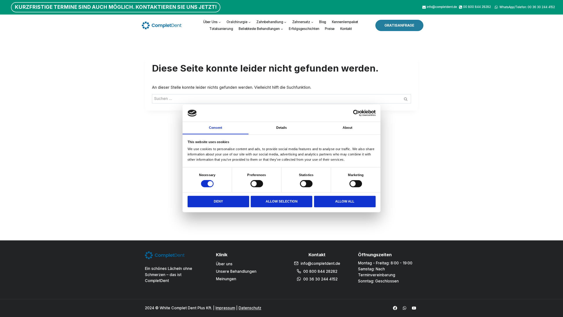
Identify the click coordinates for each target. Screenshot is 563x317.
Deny (218, 201)
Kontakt (346, 29)
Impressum (225, 308)
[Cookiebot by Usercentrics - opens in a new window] (356, 113)
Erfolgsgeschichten (304, 29)
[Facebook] (395, 308)
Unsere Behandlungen (236, 271)
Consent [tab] (215, 127)
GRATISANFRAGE (399, 25)
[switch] (256, 183)
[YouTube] (414, 308)
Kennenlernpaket (345, 22)
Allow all (344, 201)
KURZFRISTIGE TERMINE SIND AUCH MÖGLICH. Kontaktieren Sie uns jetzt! (116, 7)
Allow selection (282, 201)
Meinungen (226, 279)
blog (322, 22)
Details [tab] (281, 127)
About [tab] (347, 127)
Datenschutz (250, 308)
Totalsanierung (221, 29)
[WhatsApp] (404, 308)
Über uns (224, 264)
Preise (330, 29)
